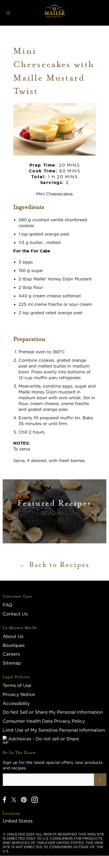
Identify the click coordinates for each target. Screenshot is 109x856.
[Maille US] (54, 13)
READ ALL (54, 513)
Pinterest (24, 800)
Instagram (34, 800)
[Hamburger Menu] (8, 13)
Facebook (4, 800)
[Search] (62, 13)
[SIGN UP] (100, 779)
